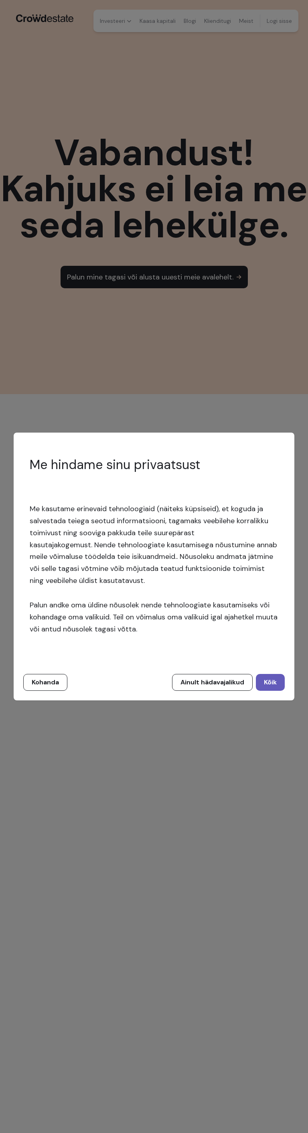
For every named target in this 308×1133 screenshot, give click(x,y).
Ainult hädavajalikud (212, 682)
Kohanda (45, 682)
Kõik (270, 682)
